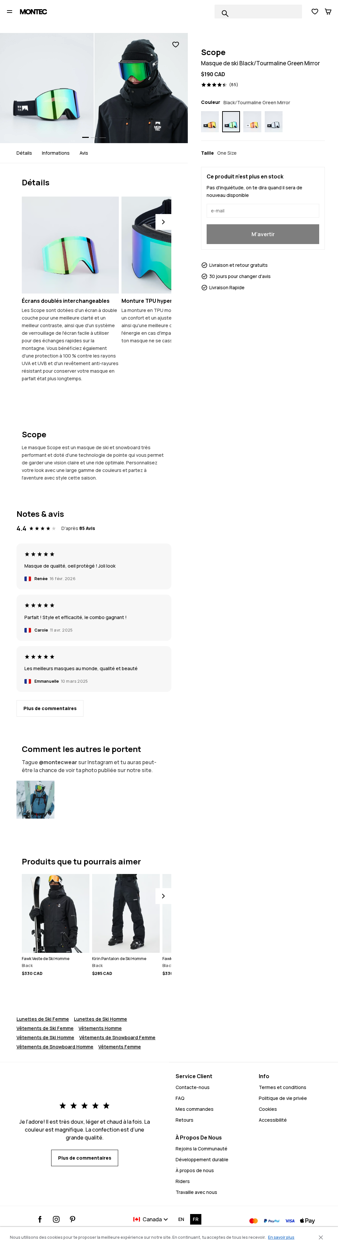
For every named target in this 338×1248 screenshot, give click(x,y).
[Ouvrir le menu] (9, 11)
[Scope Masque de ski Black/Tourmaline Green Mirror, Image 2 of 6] (141, 88)
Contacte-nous (193, 1087)
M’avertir (263, 234)
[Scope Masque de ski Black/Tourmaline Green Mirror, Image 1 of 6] (47, 88)
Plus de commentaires (50, 708)
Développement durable (202, 1159)
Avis (84, 153)
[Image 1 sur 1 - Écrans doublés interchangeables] (70, 245)
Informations (56, 153)
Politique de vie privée (283, 1098)
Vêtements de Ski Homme (45, 1037)
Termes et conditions (282, 1087)
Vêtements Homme (100, 1028)
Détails (24, 153)
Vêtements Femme (119, 1047)
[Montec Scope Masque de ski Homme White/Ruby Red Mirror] (252, 121)
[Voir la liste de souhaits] (314, 11)
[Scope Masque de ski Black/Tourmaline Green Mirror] (35, 800)
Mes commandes (195, 1109)
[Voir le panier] (328, 11)
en (181, 1219)
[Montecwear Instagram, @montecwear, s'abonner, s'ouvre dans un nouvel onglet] (56, 1219)
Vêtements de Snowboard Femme (117, 1037)
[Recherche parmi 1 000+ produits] (225, 13)
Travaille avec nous (196, 1192)
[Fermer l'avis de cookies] (321, 1237)
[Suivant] (163, 222)
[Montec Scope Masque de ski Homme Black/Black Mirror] (274, 121)
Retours (184, 1120)
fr (195, 1219)
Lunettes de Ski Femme (43, 1019)
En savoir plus (281, 1237)
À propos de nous (195, 1170)
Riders (183, 1181)
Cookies (268, 1109)
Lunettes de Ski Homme (100, 1019)
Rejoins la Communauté (201, 1148)
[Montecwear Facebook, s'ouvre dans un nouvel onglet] (40, 1219)
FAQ (180, 1098)
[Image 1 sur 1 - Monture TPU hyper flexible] (170, 245)
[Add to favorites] (175, 44)
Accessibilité (273, 1120)
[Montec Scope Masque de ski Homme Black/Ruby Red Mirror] (210, 121)
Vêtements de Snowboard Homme (55, 1047)
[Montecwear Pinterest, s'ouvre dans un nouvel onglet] (72, 1219)
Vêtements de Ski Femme (45, 1028)
